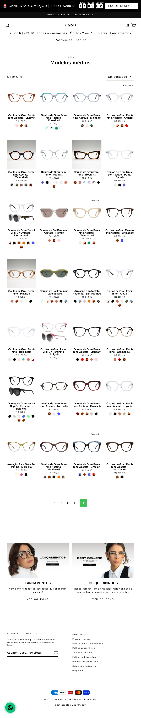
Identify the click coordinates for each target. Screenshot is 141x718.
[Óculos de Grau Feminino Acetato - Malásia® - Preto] (96, 413)
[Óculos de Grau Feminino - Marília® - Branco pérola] (61, 182)
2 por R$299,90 (22, 33)
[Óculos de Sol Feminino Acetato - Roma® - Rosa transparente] (58, 240)
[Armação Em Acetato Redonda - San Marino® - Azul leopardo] (80, 301)
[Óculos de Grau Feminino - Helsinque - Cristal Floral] (9, 359)
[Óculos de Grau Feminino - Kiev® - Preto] (112, 301)
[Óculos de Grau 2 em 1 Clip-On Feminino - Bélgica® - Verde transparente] (28, 416)
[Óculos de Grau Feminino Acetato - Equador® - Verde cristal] (47, 128)
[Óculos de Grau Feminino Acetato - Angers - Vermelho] (126, 125)
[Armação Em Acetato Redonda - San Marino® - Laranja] (89, 301)
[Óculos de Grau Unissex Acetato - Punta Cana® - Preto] (119, 185)
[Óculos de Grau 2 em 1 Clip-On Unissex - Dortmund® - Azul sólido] (33, 243)
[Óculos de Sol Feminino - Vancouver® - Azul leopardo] (65, 301)
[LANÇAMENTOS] (38, 560)
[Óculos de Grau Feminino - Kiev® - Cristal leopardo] (108, 301)
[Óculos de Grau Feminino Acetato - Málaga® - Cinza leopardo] (82, 125)
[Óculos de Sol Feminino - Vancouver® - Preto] (61, 301)
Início (70, 57)
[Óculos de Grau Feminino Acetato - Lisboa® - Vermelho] (82, 359)
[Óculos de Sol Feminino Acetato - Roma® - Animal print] (54, 240)
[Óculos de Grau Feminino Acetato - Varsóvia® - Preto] (122, 477)
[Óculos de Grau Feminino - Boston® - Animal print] (75, 182)
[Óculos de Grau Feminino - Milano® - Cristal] (21, 301)
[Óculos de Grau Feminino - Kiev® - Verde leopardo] (126, 301)
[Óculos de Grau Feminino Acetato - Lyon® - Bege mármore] (124, 413)
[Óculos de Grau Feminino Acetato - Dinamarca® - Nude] (80, 243)
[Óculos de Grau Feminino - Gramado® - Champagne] (115, 359)
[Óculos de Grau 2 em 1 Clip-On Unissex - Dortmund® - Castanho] (19, 243)
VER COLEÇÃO (38, 599)
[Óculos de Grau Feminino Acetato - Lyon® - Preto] (115, 413)
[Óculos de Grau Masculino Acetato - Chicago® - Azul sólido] (122, 240)
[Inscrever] (56, 653)
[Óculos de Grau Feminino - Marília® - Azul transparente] (42, 182)
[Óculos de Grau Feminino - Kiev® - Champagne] (117, 301)
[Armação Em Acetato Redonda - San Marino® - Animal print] (93, 301)
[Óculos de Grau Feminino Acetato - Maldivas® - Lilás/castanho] (44, 477)
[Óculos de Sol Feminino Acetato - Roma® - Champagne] (49, 240)
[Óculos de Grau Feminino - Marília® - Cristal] (56, 182)
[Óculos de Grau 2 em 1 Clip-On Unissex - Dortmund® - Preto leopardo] (28, 243)
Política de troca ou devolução (88, 643)
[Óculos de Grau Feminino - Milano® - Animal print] (16, 301)
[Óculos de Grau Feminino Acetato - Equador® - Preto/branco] (51, 128)
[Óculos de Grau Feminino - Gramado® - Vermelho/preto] (119, 359)
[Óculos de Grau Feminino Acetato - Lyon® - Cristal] (110, 413)
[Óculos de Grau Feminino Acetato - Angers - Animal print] (122, 125)
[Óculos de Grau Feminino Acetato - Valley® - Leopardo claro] (26, 125)
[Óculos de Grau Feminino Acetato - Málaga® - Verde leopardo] (91, 125)
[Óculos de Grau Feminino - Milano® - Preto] (30, 301)
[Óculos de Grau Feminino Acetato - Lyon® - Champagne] (119, 413)
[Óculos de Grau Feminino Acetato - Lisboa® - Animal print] (87, 359)
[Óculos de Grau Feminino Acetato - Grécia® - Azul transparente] (89, 474)
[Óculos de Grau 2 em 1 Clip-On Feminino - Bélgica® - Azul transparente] (23, 416)
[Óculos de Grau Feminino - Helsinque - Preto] (14, 359)
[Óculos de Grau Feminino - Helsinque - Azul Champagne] (23, 359)
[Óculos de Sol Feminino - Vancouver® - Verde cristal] (42, 301)
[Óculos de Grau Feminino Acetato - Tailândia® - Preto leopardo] (30, 185)
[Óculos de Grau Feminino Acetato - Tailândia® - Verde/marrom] (16, 185)
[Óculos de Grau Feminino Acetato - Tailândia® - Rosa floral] (21, 185)
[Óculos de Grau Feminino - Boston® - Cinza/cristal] (93, 182)
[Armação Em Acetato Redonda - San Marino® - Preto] (75, 301)
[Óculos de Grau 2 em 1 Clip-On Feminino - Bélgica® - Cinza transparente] (14, 416)
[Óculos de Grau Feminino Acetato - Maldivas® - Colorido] (63, 477)
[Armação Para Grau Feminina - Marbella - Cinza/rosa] (21, 474)
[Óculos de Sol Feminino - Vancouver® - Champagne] (56, 301)
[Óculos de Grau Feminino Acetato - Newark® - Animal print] (49, 413)
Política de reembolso (83, 648)
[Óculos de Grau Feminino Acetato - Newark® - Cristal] (54, 413)
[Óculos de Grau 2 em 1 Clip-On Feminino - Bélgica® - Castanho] (23, 420)
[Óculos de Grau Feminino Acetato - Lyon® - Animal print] (129, 413)
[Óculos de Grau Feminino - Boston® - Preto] (98, 182)
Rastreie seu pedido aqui (85, 661)
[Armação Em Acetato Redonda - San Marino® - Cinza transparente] (84, 301)
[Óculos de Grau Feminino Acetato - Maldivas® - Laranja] (58, 477)
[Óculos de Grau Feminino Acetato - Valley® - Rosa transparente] (16, 125)
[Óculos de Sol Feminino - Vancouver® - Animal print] (51, 301)
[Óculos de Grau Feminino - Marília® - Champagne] (65, 182)
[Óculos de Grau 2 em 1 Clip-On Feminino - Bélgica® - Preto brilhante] (9, 416)
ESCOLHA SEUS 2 (121, 6)
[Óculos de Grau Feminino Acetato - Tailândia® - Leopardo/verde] (12, 185)
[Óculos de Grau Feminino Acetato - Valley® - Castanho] (21, 125)
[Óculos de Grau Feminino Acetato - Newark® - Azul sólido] (58, 413)
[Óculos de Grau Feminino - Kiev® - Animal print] (119, 305)
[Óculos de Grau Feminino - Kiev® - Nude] (122, 301)
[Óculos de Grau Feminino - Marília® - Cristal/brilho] (51, 182)
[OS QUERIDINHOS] (103, 560)
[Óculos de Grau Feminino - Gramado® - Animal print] (124, 359)
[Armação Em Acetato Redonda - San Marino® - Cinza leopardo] (98, 301)
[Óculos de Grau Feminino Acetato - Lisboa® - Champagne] (91, 359)
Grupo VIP (77, 670)
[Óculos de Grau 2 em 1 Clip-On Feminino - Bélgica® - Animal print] (19, 420)
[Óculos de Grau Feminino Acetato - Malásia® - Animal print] (87, 413)
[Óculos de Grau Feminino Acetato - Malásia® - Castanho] (82, 413)
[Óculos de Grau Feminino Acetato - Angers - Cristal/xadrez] (112, 125)
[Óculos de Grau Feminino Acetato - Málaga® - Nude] (87, 125)
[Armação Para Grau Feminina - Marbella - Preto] (26, 474)
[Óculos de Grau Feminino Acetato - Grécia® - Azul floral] (80, 474)
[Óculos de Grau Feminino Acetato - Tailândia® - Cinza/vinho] (26, 185)
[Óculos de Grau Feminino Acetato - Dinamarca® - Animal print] (93, 243)
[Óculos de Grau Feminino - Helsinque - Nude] (19, 359)
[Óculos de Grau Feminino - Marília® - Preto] (47, 182)
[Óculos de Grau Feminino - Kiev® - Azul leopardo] (131, 301)
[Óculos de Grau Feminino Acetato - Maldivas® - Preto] (54, 477)
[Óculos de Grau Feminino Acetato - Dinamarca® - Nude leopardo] (84, 243)
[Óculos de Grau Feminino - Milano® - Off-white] (26, 301)
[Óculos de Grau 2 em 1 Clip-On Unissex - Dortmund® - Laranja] (23, 243)
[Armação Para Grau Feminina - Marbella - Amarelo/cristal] (16, 474)
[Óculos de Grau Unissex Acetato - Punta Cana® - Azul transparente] (124, 185)
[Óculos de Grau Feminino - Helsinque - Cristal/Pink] (33, 359)
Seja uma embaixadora (84, 666)
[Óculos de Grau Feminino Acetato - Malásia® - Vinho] (77, 413)
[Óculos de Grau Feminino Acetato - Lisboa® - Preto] (77, 359)
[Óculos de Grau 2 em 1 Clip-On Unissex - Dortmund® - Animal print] (21, 247)
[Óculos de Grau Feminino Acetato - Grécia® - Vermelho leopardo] (93, 474)
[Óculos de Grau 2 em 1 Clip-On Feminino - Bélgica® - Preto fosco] (33, 416)
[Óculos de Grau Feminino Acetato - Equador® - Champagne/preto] (61, 128)
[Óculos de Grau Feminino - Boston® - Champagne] (80, 182)
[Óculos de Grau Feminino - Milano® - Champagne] (12, 301)
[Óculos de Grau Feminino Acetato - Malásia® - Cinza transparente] (91, 413)
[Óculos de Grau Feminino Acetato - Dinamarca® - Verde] (89, 243)
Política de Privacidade (84, 657)
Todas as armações (52, 33)
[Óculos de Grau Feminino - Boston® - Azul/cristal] (84, 182)
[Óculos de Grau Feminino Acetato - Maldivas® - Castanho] (49, 477)
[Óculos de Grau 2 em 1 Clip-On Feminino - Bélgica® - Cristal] (19, 416)
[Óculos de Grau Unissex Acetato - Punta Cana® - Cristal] (115, 185)
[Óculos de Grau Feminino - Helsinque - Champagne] (28, 359)
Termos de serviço (82, 653)
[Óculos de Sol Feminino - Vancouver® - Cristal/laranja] (47, 301)
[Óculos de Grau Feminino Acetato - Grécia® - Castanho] (84, 474)
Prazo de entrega (81, 639)
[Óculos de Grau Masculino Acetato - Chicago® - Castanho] (117, 240)
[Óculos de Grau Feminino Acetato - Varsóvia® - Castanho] (117, 477)
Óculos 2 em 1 (81, 33)
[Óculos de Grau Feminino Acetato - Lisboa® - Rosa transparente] (96, 359)
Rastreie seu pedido (70, 40)
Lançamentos (120, 33)
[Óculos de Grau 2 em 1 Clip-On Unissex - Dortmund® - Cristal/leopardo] (9, 243)
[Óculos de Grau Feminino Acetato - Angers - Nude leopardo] (117, 125)
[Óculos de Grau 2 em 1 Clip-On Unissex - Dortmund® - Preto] (14, 243)
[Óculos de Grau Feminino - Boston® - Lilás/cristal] (89, 182)
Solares (101, 33)
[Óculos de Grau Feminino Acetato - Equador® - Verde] (56, 128)
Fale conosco (79, 634)
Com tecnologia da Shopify (70, 705)
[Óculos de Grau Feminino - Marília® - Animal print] (54, 186)
